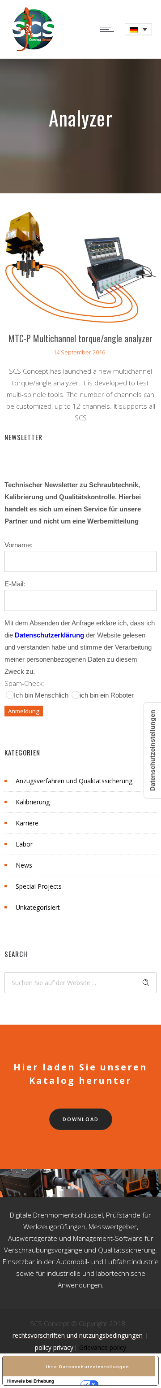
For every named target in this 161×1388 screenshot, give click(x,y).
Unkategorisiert (38, 907)
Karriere (27, 823)
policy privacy (54, 1347)
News (24, 865)
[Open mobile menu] (109, 29)
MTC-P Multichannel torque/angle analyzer (80, 338)
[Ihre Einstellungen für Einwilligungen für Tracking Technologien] (152, 750)
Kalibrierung (33, 802)
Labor (24, 844)
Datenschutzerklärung (49, 635)
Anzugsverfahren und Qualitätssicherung (74, 781)
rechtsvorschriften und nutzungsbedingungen (78, 1335)
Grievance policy (102, 1347)
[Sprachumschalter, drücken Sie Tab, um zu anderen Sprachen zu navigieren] (138, 29)
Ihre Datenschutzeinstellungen (87, 1366)
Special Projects (39, 886)
